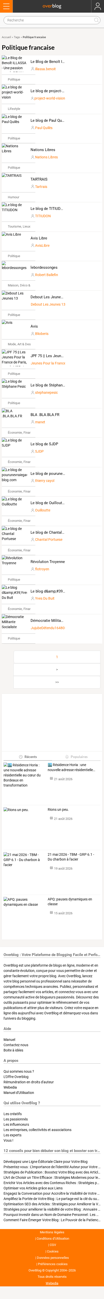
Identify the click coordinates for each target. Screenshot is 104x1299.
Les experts (12, 1135)
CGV (53, 1245)
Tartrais (41, 187)
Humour (13, 197)
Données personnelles (53, 1258)
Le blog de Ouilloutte (48, 503)
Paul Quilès (44, 128)
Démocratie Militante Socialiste (57, 620)
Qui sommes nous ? (19, 1071)
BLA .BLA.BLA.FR (45, 414)
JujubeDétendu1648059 (50, 628)
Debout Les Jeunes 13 (49, 297)
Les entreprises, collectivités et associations (37, 1130)
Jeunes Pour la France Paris (52, 363)
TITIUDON (43, 216)
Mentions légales (52, 1232)
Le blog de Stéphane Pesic (53, 385)
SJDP (39, 451)
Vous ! (8, 1140)
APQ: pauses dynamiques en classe (70, 901)
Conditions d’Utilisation (53, 1238)
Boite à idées (13, 1050)
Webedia (10, 1087)
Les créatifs (13, 1114)
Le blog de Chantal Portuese (54, 532)
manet (40, 422)
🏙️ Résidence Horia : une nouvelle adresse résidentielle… (71, 767)
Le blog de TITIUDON (48, 208)
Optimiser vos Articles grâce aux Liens (33, 1188)
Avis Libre (39, 238)
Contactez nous (16, 1045)
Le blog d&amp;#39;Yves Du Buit (58, 591)
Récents (30, 756)
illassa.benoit (45, 69)
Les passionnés (16, 1119)
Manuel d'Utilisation (19, 1093)
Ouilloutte (42, 510)
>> (57, 682)
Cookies (53, 1251)
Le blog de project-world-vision (56, 91)
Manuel (9, 1040)
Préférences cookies (53, 1264)
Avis (34, 326)
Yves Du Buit (45, 598)
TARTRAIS (39, 179)
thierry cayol (44, 481)
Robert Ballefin (46, 275)
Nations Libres (43, 150)
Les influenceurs (16, 1124)
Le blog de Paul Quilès (49, 120)
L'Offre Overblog (16, 1077)
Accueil (6, 37)
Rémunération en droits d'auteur (29, 1082)
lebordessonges (44, 267)
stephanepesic (46, 392)
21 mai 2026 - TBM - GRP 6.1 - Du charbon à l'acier (71, 857)
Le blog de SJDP (44, 444)
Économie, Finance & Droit (26, 432)
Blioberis (41, 334)
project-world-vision (49, 98)
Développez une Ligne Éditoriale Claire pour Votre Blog (46, 1162)
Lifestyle (14, 109)
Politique (14, 79)
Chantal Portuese (48, 539)
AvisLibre (42, 245)
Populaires (79, 756)
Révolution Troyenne (48, 561)
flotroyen (42, 569)
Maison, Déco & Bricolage (26, 285)
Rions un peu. (58, 809)
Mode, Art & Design (21, 344)
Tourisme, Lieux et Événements (30, 226)
